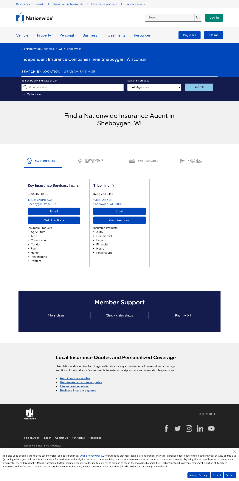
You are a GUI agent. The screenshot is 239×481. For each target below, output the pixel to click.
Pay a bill (189, 35)
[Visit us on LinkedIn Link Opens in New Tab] (200, 431)
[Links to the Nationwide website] (30, 418)
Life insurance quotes (74, 386)
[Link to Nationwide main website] (34, 22)
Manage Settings (199, 475)
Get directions (54, 220)
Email (54, 211)
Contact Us (61, 437)
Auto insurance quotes (75, 378)
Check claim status (127, 316)
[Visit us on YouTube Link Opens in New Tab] (211, 431)
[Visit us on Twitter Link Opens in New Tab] (177, 431)
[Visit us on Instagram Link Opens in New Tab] (189, 431)
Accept (217, 475)
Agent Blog (95, 437)
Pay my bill (193, 316)
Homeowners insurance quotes (81, 382)
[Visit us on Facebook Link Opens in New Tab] (166, 431)
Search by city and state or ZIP (39, 80)
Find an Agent (32, 437)
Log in (214, 17)
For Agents (78, 437)
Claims (213, 35)
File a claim (66, 316)
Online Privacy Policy (91, 455)
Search (199, 87)
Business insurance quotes (78, 390)
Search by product (138, 80)
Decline (230, 475)
